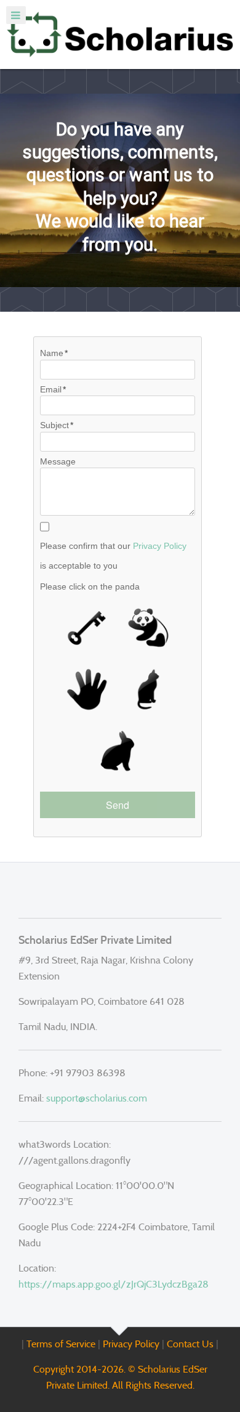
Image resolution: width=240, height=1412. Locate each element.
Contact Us (190, 1344)
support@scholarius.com (96, 1098)
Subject (54, 425)
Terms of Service (60, 1344)
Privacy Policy (159, 546)
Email (51, 389)
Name (51, 353)
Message (58, 461)
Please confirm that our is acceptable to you (113, 555)
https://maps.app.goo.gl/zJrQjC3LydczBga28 (113, 1284)
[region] (120, 191)
